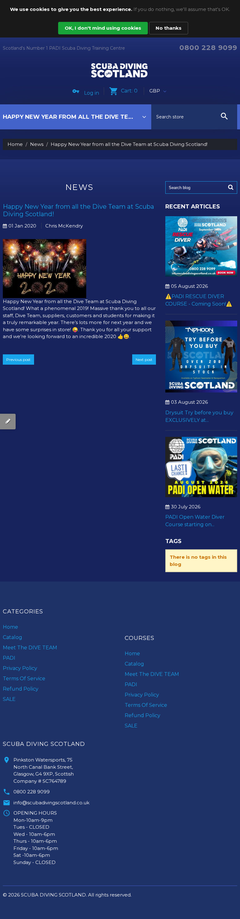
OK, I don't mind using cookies (103, 28)
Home (15, 144)
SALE (9, 699)
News (36, 144)
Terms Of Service (24, 679)
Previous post (18, 359)
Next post (144, 359)
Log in (91, 93)
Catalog (12, 637)
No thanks (169, 28)
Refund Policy (20, 689)
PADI (9, 658)
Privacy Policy (20, 668)
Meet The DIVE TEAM (30, 648)
